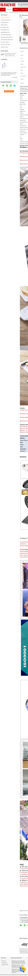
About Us (16, 9)
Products (9, 9)
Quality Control (5, 964)
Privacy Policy (3, 974)
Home (2, 9)
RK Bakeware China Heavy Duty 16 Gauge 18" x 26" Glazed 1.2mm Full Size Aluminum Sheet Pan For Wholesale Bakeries (10, 56)
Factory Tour (4, 962)
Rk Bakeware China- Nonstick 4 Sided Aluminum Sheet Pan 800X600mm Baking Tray (18, 966)
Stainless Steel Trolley (5, 44)
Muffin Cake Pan (4, 24)
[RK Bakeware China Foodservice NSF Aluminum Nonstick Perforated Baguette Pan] (24, 38)
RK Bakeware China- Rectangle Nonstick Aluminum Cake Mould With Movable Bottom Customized (18, 962)
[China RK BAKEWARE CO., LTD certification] (4, 65)
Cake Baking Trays (5, 22)
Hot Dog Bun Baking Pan (6, 34)
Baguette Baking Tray (5, 32)
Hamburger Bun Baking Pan (6, 37)
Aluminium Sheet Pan (13, 12)
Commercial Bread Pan (5, 20)
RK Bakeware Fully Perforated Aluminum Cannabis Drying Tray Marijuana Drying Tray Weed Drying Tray (18, 971)
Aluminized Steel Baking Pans (7, 39)
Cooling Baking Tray (5, 29)
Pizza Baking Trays (5, 27)
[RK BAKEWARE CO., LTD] (8, 5)
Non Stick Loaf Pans (5, 42)
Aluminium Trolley (4, 47)
